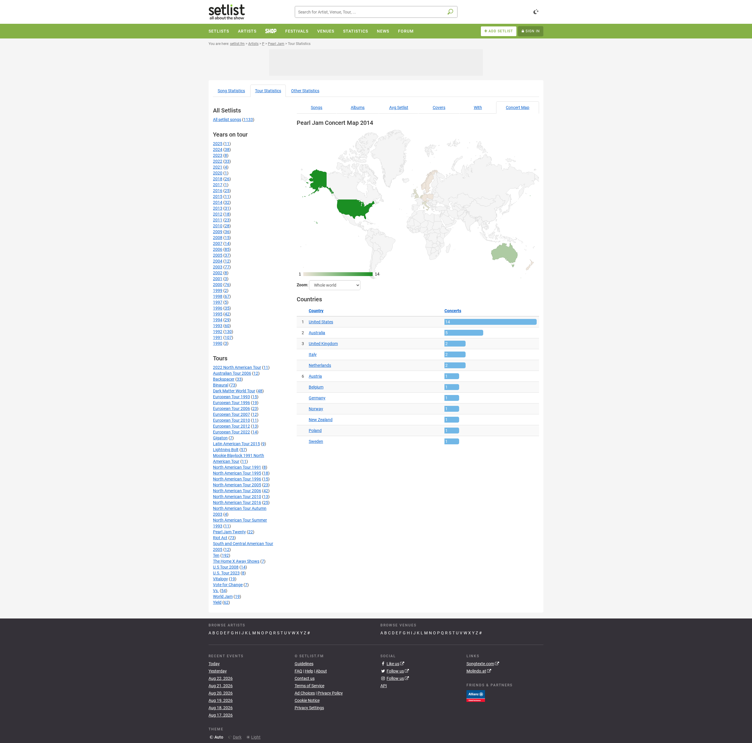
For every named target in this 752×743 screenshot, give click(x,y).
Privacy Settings (309, 707)
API (383, 685)
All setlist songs (227, 119)
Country (316, 310)
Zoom (302, 285)
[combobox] (376, 12)
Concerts (452, 310)
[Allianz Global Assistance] (475, 695)
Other (305, 90)
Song (231, 90)
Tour (268, 90)
